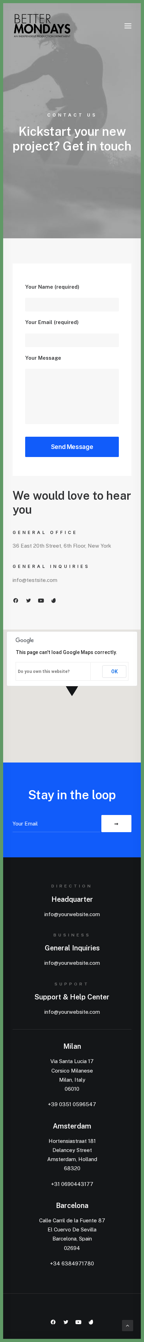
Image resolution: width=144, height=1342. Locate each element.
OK (114, 671)
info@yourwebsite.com (72, 914)
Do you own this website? (44, 671)
